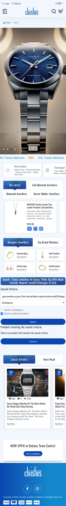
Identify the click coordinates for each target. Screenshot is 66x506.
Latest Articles (19, 359)
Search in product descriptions (16, 313)
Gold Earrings (22, 266)
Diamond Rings (22, 253)
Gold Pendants (54, 253)
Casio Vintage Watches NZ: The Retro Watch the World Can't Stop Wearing (26, 405)
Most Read (49, 359)
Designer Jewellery (18, 242)
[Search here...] (53, 11)
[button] (30, 148)
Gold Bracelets (54, 266)
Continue (33, 341)
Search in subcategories (13, 309)
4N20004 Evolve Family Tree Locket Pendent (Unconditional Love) (40, 206)
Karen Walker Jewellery (46, 194)
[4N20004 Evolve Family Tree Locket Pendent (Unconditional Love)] (15, 212)
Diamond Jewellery (16, 194)
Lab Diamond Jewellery (44, 185)
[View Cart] (60, 11)
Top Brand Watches (48, 242)
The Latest (14, 185)
